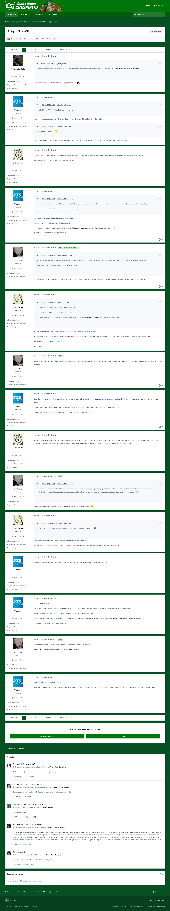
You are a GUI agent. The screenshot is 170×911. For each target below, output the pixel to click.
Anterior (14, 49)
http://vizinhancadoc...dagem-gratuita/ (126, 618)
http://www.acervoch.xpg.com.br (85, 228)
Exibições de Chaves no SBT (24, 764)
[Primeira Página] (7, 50)
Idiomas (8, 907)
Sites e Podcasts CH (48, 39)
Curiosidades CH (19, 852)
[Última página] (55, 50)
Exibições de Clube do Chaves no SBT (27, 784)
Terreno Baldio (48, 807)
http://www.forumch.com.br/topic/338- (125, 69)
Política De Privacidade (22, 907)
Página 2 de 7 (64, 49)
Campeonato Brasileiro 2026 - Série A (28, 804)
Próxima (49, 49)
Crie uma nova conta (47, 736)
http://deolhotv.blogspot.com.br (61, 110)
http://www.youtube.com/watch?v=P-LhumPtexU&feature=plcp (56, 650)
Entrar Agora (123, 736)
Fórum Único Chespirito (58, 767)
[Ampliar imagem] (78, 83)
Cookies (34, 907)
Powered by (155, 907)
